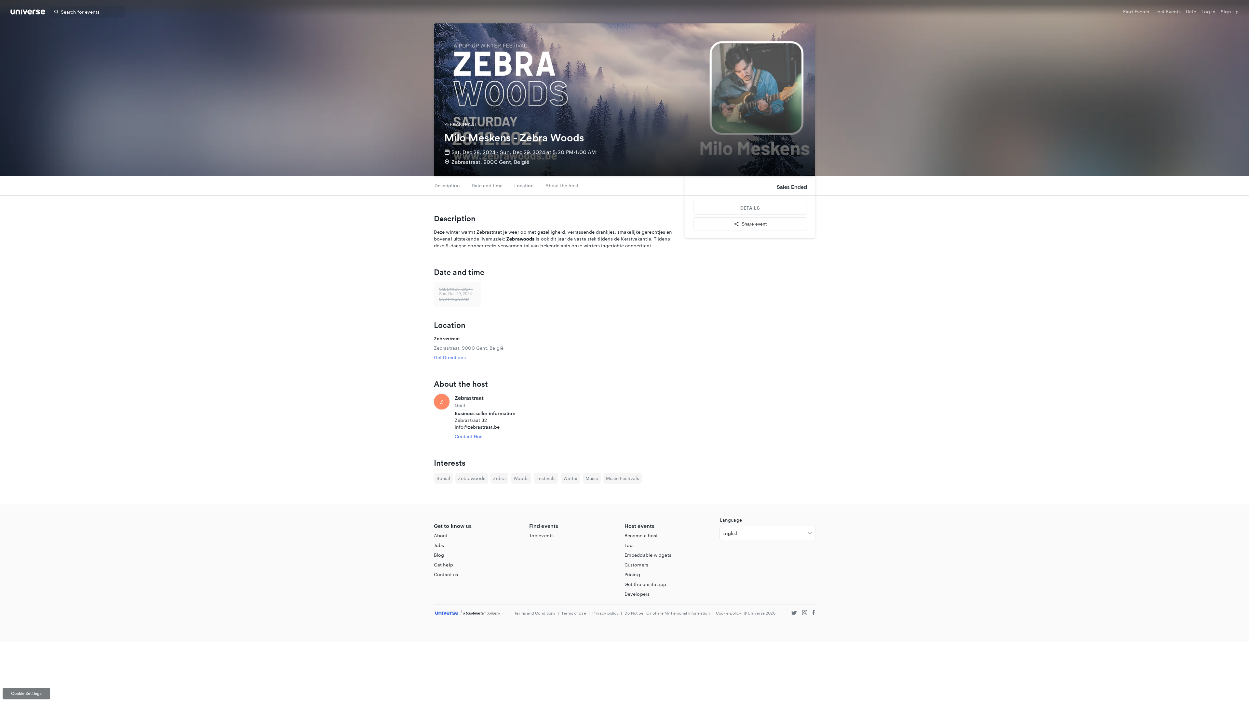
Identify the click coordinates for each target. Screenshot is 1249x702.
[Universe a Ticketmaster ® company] (467, 613)
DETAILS (750, 208)
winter (570, 478)
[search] (56, 12)
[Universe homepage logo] (27, 13)
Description (447, 185)
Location (524, 185)
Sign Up (1230, 11)
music (591, 478)
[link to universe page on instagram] (804, 613)
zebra (499, 478)
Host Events (1167, 11)
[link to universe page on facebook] (814, 613)
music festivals (622, 478)
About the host (561, 185)
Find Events (1136, 11)
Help (1191, 11)
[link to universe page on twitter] (794, 613)
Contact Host (469, 436)
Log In (1209, 11)
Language (731, 520)
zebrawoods (471, 478)
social (443, 478)
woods (521, 478)
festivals (546, 478)
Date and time (487, 185)
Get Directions (450, 357)
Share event (754, 224)
